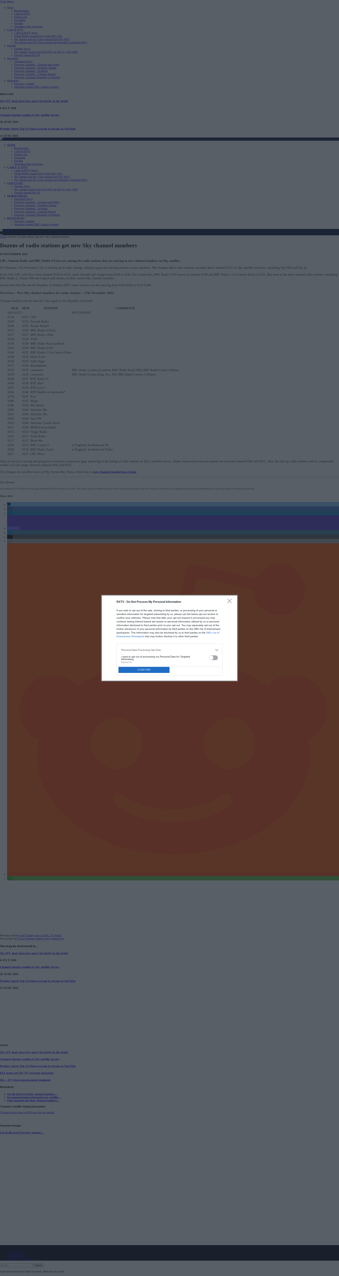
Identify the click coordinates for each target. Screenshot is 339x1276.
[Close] (230, 602)
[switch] (213, 657)
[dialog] (169, 638)
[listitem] (169, 650)
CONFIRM (144, 669)
